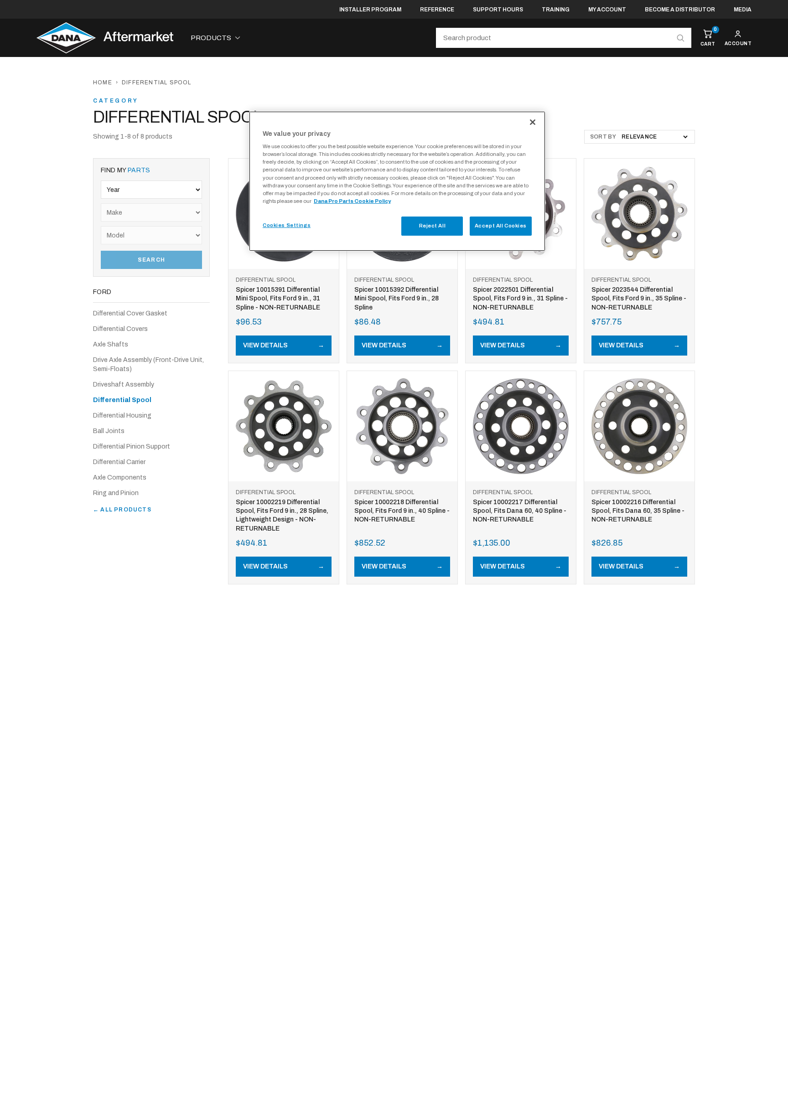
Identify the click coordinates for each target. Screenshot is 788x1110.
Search (151, 260)
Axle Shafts (110, 344)
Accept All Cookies (501, 225)
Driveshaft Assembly (123, 384)
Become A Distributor (680, 9)
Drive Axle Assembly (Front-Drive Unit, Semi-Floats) (148, 364)
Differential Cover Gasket (130, 313)
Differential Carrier (119, 462)
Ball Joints (108, 431)
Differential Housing (122, 415)
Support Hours (498, 9)
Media (743, 9)
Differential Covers (120, 328)
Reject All (432, 225)
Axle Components (119, 477)
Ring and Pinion (116, 493)
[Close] (533, 122)
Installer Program (370, 9)
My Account (607, 9)
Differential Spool (122, 400)
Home (102, 82)
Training (556, 9)
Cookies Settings (287, 225)
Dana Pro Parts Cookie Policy (352, 201)
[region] (397, 181)
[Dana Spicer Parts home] (104, 37)
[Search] (680, 38)
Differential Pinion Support (131, 446)
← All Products (122, 509)
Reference (437, 9)
